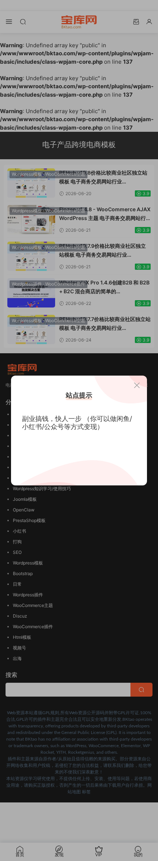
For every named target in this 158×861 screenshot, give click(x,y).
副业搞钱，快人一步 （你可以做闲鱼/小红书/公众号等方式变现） (77, 422)
